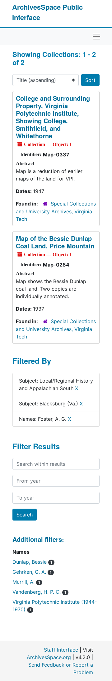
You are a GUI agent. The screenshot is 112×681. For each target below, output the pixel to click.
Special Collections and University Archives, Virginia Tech (56, 211)
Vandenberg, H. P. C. (39, 592)
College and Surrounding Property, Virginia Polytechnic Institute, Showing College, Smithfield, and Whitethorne (53, 117)
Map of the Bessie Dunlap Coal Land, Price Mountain (55, 242)
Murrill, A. (26, 582)
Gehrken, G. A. (32, 572)
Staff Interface (61, 650)
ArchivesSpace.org (49, 657)
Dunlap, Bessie (32, 562)
